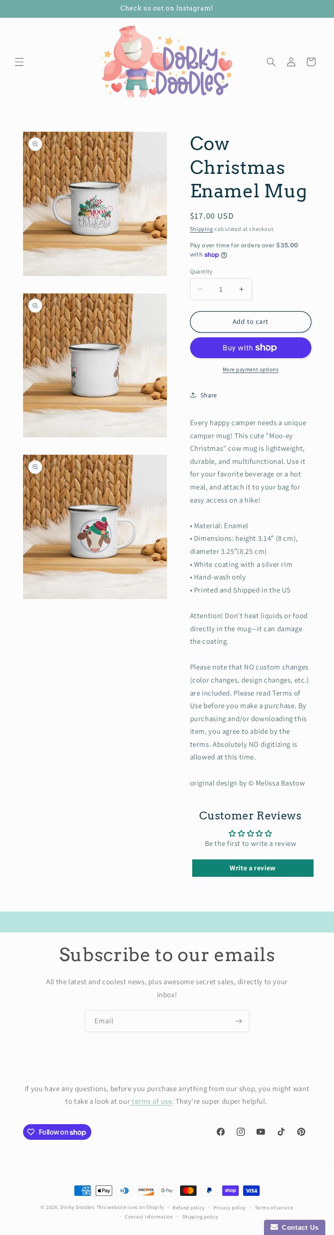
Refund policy (189, 1207)
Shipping (201, 229)
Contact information (149, 1216)
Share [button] (208, 395)
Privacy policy (230, 1207)
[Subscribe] (239, 1021)
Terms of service (274, 1207)
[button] (19, 62)
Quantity (201, 271)
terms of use (151, 1101)
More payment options (251, 369)
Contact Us (298, 1227)
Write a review (253, 867)
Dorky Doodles (77, 1207)
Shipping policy (200, 1216)
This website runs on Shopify (130, 1207)
